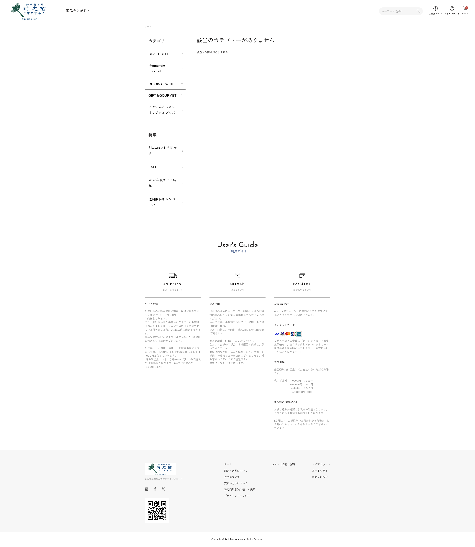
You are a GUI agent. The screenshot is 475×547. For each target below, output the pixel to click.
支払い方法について (236, 483)
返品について (232, 477)
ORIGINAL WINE (161, 83)
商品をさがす (76, 11)
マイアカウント (321, 464)
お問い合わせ (320, 477)
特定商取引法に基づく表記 (239, 489)
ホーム (148, 27)
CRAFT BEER (159, 53)
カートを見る (320, 471)
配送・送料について (236, 471)
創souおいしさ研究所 (162, 151)
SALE (152, 167)
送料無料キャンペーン (161, 202)
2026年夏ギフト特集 (162, 183)
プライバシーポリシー (237, 496)
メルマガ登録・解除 (283, 464)
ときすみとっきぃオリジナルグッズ (161, 110)
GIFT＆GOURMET (162, 95)
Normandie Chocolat (156, 68)
